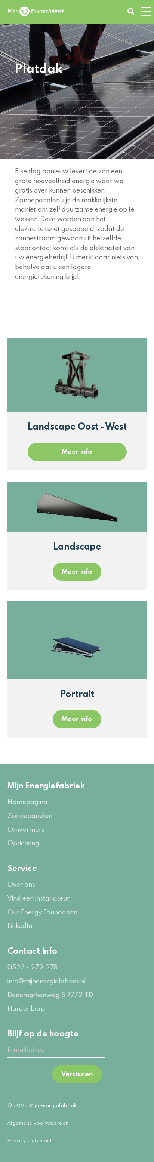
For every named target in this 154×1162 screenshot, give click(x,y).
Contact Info (32, 950)
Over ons (21, 884)
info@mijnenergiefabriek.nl (46, 981)
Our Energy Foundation (42, 912)
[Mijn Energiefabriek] (36, 11)
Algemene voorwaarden (38, 1122)
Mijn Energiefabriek (46, 785)
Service (22, 868)
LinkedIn (19, 925)
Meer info (77, 451)
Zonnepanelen (29, 815)
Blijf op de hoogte (43, 1033)
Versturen (77, 1074)
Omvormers (25, 829)
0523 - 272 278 (32, 967)
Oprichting (23, 843)
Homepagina (27, 801)
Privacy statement (29, 1140)
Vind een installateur (38, 898)
